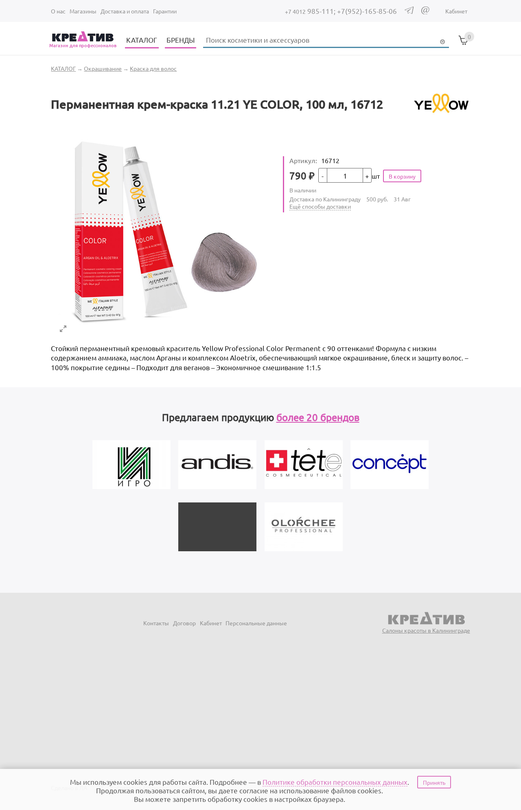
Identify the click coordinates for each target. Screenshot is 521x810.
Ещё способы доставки (320, 206)
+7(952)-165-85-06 (367, 11)
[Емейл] (425, 11)
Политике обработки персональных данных (335, 781)
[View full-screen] (63, 329)
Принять (434, 782)
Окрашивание (103, 68)
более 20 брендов (317, 417)
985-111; (311, 11)
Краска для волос (153, 68)
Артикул (303, 160)
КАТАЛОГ (141, 39)
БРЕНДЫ (180, 39)
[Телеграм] (409, 11)
